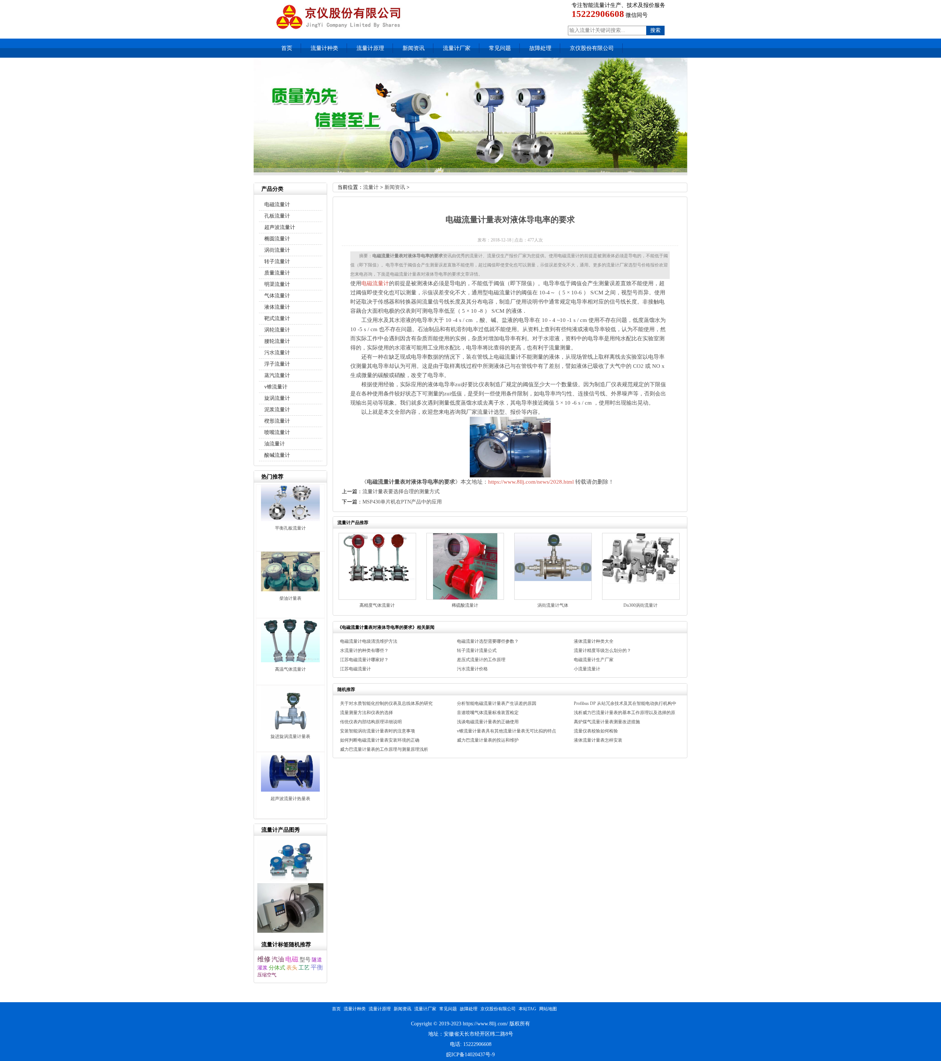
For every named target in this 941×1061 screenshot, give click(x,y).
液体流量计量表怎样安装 (598, 740)
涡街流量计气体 (552, 605)
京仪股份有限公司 (592, 48)
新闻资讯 (413, 48)
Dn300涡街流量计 (640, 605)
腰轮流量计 (277, 341)
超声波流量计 (279, 227)
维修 (264, 959)
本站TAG (527, 1008)
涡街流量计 (277, 250)
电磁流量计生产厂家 (593, 659)
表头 (291, 968)
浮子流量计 (277, 364)
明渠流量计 (277, 284)
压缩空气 (266, 975)
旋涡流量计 (277, 398)
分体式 (277, 967)
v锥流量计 (275, 387)
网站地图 (548, 1008)
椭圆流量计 (277, 238)
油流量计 (274, 444)
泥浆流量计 (277, 409)
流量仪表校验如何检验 (596, 731)
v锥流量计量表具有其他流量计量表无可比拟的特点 (506, 731)
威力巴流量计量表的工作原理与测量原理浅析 (384, 749)
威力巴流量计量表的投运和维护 (488, 740)
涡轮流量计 (277, 330)
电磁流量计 (375, 283)
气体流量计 (277, 295)
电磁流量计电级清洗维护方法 (368, 641)
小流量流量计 (587, 668)
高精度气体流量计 (377, 605)
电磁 (291, 959)
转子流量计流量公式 (477, 650)
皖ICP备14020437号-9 (470, 1054)
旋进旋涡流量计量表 (290, 736)
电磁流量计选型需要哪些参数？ (488, 641)
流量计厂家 (456, 48)
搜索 (655, 30)
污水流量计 (277, 352)
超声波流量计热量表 (290, 798)
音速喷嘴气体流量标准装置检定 (488, 712)
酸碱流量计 (277, 455)
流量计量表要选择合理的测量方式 (401, 491)
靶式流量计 (277, 318)
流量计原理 (370, 48)
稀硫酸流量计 (465, 605)
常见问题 (500, 48)
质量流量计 (277, 273)
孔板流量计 (277, 216)
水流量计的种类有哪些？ (364, 650)
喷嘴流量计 (277, 432)
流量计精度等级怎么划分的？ (602, 650)
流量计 (371, 187)
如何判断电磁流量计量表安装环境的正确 (379, 740)
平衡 (317, 967)
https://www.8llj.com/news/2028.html (531, 482)
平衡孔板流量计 (290, 528)
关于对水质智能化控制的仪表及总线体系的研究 (386, 703)
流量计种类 (324, 48)
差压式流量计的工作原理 (481, 659)
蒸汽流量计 (277, 375)
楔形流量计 (277, 421)
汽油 (278, 959)
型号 (305, 960)
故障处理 (540, 48)
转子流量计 (277, 261)
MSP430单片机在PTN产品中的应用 (402, 502)
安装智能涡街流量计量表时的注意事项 (377, 731)
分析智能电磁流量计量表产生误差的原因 (496, 703)
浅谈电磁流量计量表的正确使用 (488, 721)
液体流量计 (277, 307)
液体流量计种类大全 (593, 641)
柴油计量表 (290, 598)
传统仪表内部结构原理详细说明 (371, 721)
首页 (286, 48)
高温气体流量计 (290, 669)
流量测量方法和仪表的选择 (366, 712)
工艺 (304, 968)
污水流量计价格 (472, 668)
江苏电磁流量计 (355, 668)
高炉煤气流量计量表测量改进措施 (607, 721)
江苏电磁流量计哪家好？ (364, 659)
